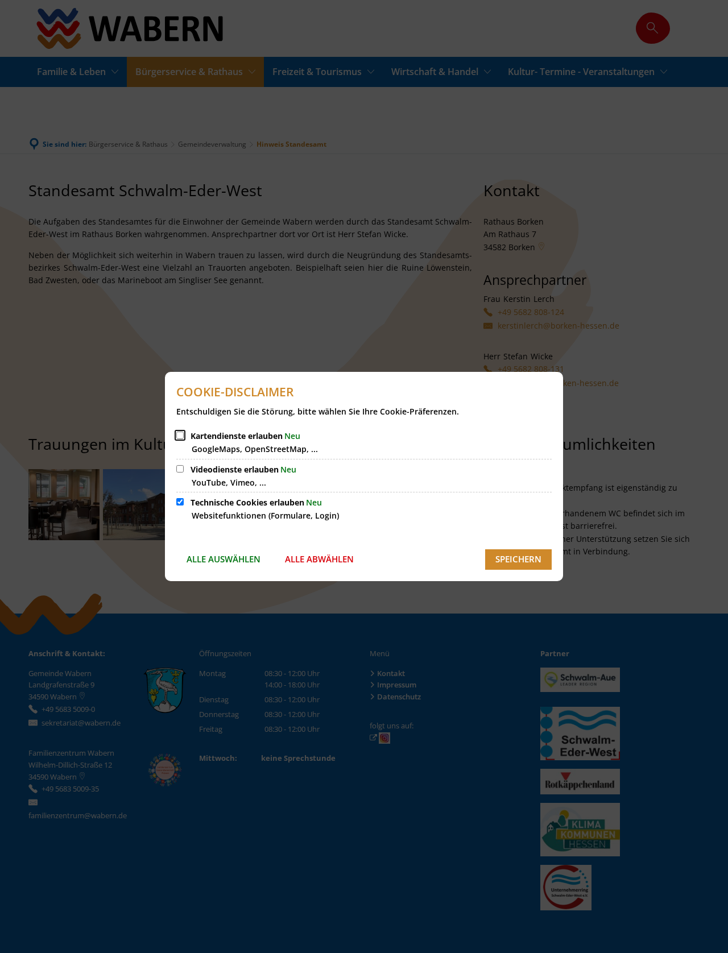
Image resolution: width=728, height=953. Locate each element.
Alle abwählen (319, 559)
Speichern (518, 559)
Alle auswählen (223, 559)
